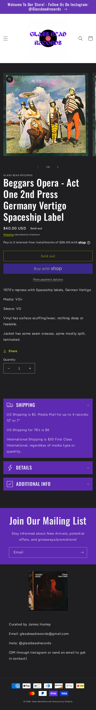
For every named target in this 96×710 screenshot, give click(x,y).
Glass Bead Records (42, 701)
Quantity (9, 359)
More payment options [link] (48, 279)
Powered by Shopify (62, 701)
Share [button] (12, 351)
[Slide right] (58, 167)
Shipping (8, 234)
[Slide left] (38, 167)
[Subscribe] (82, 552)
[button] (5, 38)
